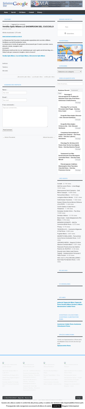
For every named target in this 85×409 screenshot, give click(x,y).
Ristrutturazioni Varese (70, 375)
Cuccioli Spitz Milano (22, 56)
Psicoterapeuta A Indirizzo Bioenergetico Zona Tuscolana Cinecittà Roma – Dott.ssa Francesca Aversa (68, 167)
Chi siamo (22, 12)
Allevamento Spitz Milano (37, 56)
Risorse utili (28, 398)
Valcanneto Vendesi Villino (9, 371)
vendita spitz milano (49, 77)
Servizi (13, 12)
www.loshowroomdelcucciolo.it (12, 36)
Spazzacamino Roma (64, 346)
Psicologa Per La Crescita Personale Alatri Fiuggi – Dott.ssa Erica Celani (69, 109)
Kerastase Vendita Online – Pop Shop (68, 211)
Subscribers (69, 33)
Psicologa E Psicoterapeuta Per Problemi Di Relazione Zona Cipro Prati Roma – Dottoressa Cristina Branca (69, 97)
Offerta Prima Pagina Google (10, 377)
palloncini (60, 302)
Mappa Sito (21, 398)
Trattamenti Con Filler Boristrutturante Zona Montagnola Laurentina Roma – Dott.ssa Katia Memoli (69, 156)
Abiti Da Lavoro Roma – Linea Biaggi (68, 186)
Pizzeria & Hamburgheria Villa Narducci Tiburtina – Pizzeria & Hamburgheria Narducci (31, 375)
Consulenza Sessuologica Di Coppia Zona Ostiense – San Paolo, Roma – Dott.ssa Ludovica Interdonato (69, 135)
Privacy (39, 12)
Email (4, 97)
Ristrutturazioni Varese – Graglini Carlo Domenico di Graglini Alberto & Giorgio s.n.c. (73, 379)
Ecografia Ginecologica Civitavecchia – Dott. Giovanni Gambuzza (68, 126)
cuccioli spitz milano (37, 77)
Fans (66, 27)
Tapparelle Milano (69, 302)
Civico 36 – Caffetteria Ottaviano (31, 371)
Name (4, 90)
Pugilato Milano (62, 233)
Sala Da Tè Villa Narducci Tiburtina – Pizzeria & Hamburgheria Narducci (30, 381)
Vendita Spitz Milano (8, 56)
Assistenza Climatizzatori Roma (69, 325)
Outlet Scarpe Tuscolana (64, 200)
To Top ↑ (78, 398)
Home (6, 12)
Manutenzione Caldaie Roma (66, 306)
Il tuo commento (8, 105)
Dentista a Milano (62, 215)
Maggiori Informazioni (70, 406)
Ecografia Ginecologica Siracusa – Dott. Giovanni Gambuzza (70, 116)
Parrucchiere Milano (63, 195)
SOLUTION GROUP (11, 398)
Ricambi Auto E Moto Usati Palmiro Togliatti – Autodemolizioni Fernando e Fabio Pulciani (69, 253)
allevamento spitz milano (24, 77)
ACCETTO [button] (56, 406)
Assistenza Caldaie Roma (65, 324)
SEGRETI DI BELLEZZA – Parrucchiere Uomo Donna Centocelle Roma (69, 237)
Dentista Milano (66, 304)
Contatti (31, 12)
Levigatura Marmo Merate (65, 197)
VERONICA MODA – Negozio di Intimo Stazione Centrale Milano (69, 243)
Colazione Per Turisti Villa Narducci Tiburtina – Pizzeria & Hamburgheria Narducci (31, 388)
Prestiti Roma (6, 375)
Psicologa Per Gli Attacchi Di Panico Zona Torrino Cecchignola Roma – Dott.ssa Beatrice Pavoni (69, 145)
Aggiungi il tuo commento (18, 24)
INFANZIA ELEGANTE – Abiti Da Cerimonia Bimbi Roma (67, 223)
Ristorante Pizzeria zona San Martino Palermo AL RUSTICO (68, 248)
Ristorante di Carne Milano (51, 379)
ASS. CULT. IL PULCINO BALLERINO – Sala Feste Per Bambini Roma (69, 259)
